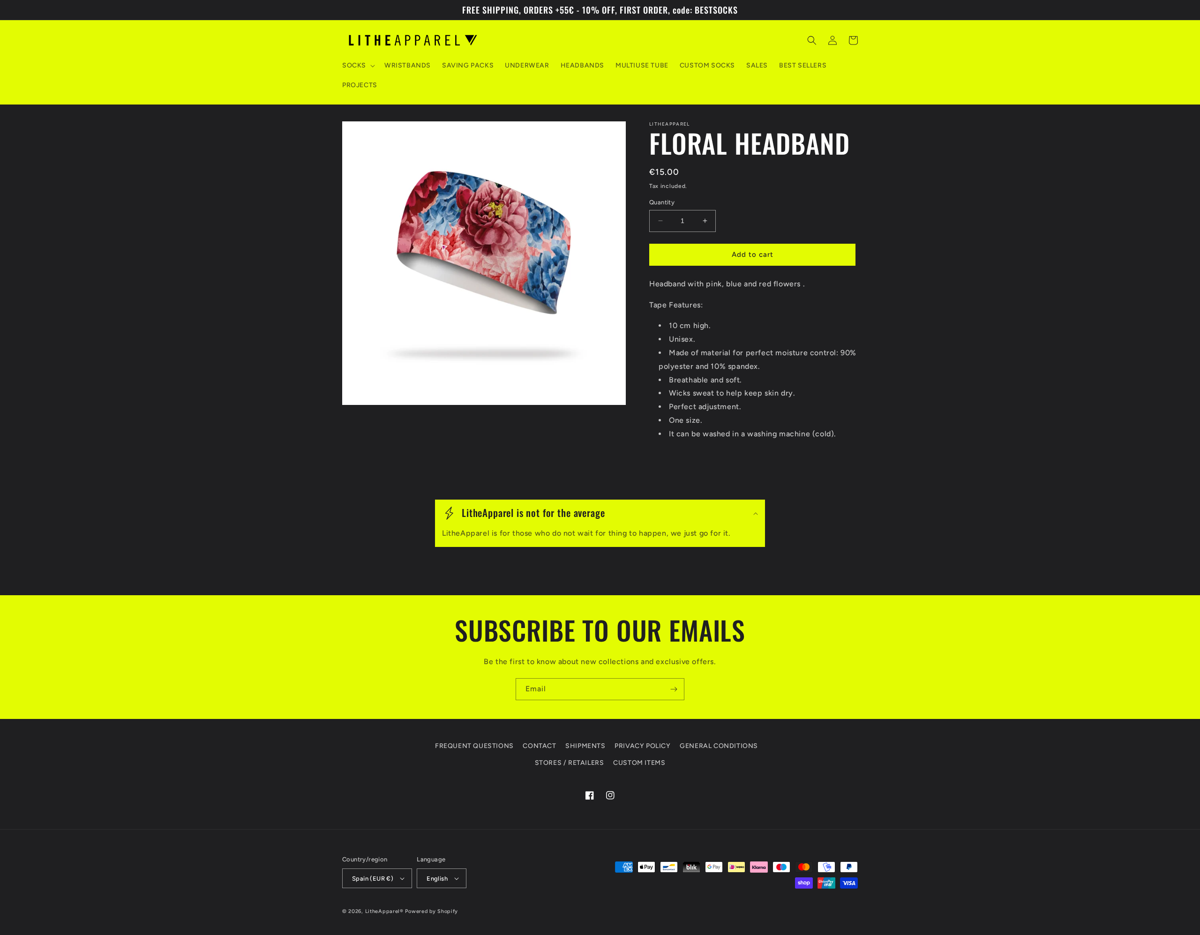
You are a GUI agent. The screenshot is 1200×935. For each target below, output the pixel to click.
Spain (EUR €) (372, 878)
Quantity (662, 202)
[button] (358, 65)
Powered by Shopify (431, 911)
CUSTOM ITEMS (639, 763)
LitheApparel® (384, 911)
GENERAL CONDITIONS (719, 746)
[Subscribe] (673, 689)
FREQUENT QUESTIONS (474, 746)
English (437, 878)
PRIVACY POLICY (642, 746)
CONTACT (539, 746)
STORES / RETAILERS (569, 763)
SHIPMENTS (585, 746)
